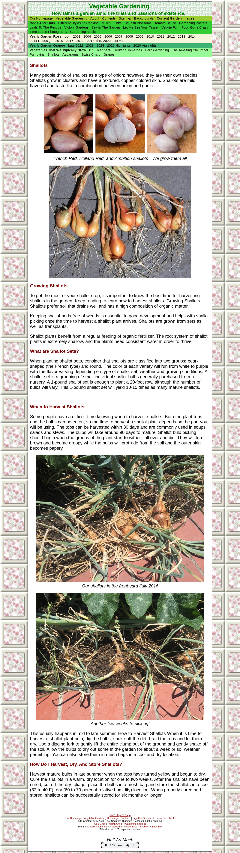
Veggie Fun (169, 27)
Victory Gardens (76, 27)
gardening (117, 826)
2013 (181, 36)
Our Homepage (41, 18)
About (94, 18)
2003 (76, 36)
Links (118, 23)
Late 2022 (75, 45)
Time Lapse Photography (48, 32)
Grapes (109, 54)
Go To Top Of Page (120, 815)
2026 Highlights (145, 45)
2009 (139, 36)
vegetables (131, 826)
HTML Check (116, 823)
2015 (59, 41)
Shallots (53, 54)
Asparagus (70, 54)
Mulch (106, 23)
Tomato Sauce (165, 23)
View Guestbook (166, 818)
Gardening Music (83, 32)
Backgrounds (144, 18)
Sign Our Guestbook (144, 818)
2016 (69, 41)
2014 (192, 36)
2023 (90, 45)
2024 (100, 45)
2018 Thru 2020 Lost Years (107, 41)
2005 (97, 36)
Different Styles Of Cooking (78, 23)
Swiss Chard (91, 54)
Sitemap (125, 18)
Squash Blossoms (138, 23)
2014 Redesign (41, 41)
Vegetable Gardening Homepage (101, 818)
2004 (87, 36)
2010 (150, 36)
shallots (144, 826)
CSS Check (100, 823)
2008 (129, 36)
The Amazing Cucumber (190, 50)
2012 (171, 36)
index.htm (157, 826)
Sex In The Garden (106, 27)
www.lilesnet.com (99, 826)
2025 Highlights (118, 45)
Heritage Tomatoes (128, 50)
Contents (109, 18)
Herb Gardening (157, 50)
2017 (80, 41)
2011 (160, 36)
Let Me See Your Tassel (140, 27)
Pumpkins (37, 54)
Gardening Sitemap (135, 823)
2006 (108, 36)
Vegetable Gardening (71, 18)
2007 (118, 36)
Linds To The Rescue (45, 27)
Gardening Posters (193, 23)
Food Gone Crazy (195, 27)
